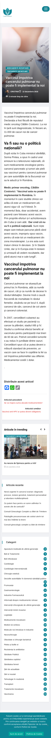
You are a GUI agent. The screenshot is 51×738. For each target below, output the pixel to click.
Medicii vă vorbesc (12, 625)
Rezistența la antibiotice (14, 649)
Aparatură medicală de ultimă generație (21, 549)
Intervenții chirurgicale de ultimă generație (22, 605)
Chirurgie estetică (11, 574)
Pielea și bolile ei (11, 644)
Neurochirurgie (10, 635)
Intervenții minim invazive (15, 610)
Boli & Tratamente (11, 554)
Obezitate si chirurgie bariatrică (17, 640)
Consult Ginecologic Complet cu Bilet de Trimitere (25, 511)
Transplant (8, 684)
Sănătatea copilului (12, 659)
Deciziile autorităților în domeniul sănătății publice (25, 578)
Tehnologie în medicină (14, 679)
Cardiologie (9, 564)
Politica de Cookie (34, 734)
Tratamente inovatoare (17, 71)
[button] (42, 431)
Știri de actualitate (11, 669)
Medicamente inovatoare (18, 68)
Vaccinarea (9, 694)
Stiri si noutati (10, 674)
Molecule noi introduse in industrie (18, 630)
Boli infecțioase (10, 559)
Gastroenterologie (12, 590)
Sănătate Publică (11, 654)
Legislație (8, 615)
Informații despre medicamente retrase (21, 600)
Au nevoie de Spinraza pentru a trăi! (20, 463)
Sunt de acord (16, 734)
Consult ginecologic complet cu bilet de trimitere (24, 525)
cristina (14, 92)
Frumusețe (8, 585)
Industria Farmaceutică (14, 595)
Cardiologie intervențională (15, 569)
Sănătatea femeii (11, 664)
